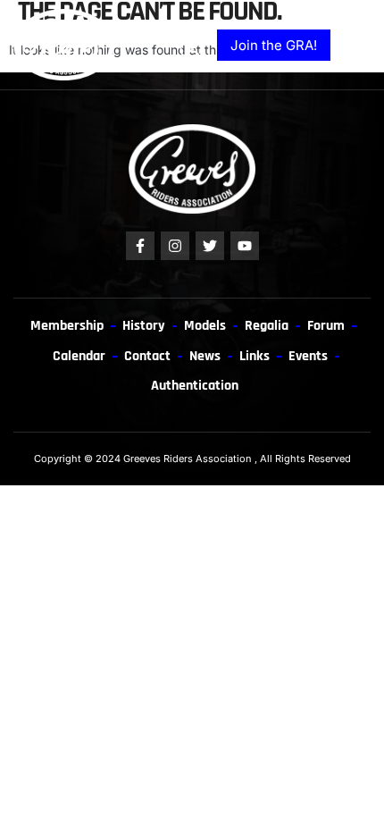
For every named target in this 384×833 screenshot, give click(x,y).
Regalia (266, 325)
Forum (326, 325)
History (143, 325)
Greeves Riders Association (187, 458)
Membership (67, 325)
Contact (147, 356)
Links (254, 356)
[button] (355, 45)
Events (308, 356)
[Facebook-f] (140, 245)
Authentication (194, 385)
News (205, 356)
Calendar (79, 356)
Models (205, 325)
